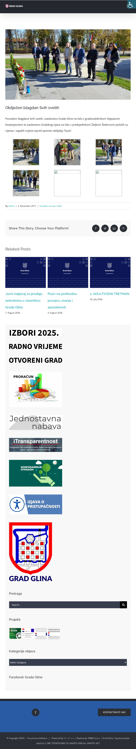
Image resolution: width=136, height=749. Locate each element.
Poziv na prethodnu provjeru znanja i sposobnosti (20, 300)
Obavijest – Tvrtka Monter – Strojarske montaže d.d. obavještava (109, 300)
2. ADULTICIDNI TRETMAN (67, 294)
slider (59, 205)
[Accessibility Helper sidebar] (132, 4)
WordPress (69, 738)
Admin (11, 205)
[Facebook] (35, 712)
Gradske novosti (47, 205)
